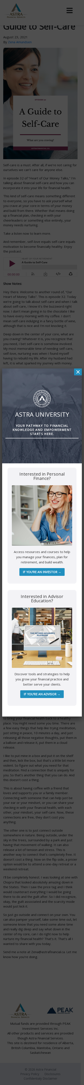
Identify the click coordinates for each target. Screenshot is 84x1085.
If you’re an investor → (42, 572)
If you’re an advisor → (42, 694)
